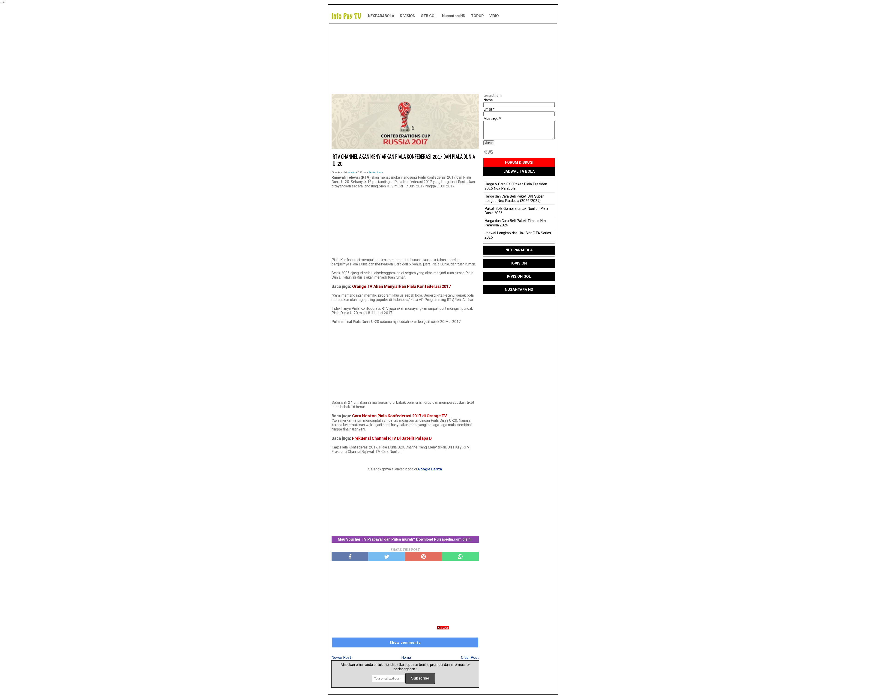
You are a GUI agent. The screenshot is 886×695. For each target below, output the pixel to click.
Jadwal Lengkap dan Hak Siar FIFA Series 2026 (518, 235)
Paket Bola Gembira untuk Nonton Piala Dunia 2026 (516, 210)
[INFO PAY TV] (348, 16)
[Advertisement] (443, 58)
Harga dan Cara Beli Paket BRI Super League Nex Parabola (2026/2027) (514, 198)
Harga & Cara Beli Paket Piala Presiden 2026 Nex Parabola (516, 186)
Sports (379, 172)
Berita (371, 172)
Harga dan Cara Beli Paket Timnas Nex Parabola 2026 (516, 223)
